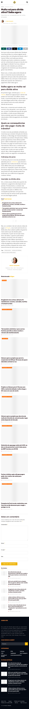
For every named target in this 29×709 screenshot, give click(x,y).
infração (8, 228)
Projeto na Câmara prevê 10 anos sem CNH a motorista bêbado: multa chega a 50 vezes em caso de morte (13, 389)
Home (2, 6)
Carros (2, 651)
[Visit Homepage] (14, 2)
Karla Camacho (9, 21)
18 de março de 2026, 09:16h (10, 23)
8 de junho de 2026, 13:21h (7, 451)
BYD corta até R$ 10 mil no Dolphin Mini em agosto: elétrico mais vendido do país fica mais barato (18, 583)
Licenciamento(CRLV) (16, 655)
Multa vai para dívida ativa (8, 252)
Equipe (10, 701)
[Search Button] (27, 2)
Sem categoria (23, 653)
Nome (3, 543)
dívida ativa (8, 250)
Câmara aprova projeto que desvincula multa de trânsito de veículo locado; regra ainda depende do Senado (14, 418)
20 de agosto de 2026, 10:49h (7, 305)
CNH (2, 653)
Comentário (4, 524)
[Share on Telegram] (20, 49)
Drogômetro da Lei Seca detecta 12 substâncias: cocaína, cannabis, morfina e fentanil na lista (13, 204)
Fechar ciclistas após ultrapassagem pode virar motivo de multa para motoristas (13, 476)
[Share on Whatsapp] (3, 49)
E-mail (3, 550)
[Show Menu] (2, 2)
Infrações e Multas (9, 6)
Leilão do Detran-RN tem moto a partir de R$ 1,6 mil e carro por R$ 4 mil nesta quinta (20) (17, 599)
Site (2, 556)
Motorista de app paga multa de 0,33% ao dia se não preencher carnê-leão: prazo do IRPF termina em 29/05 (14, 447)
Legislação (5, 338)
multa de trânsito (16, 250)
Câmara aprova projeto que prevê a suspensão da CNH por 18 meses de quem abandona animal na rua (13, 215)
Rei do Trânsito (8, 705)
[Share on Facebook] (9, 49)
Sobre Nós (3, 701)
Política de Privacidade (19, 701)
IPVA (12, 651)
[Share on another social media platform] (25, 49)
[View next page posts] (16, 221)
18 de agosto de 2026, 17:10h (7, 334)
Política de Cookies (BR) (6, 702)
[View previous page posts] (13, 221)
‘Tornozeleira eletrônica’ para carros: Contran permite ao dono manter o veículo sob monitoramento (14, 210)
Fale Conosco (23, 702)
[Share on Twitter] (14, 49)
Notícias (4, 280)
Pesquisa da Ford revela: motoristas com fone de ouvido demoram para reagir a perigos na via (14, 505)
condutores (14, 162)
